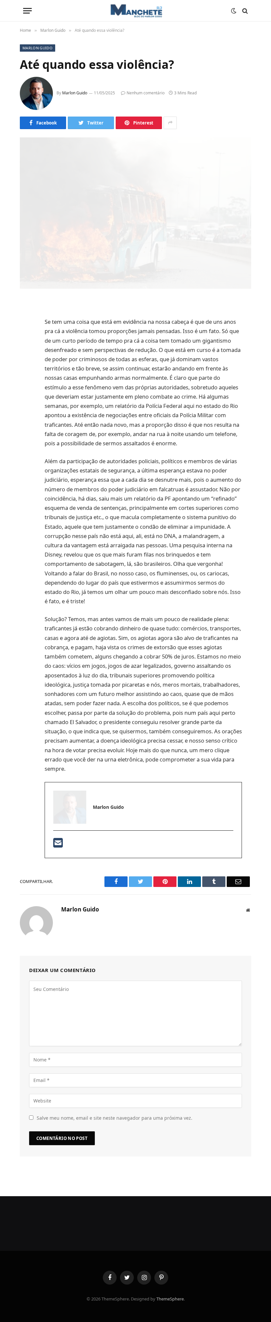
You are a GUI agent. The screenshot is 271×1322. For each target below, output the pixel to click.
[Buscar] (244, 10)
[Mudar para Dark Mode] (233, 11)
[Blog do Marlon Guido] (135, 11)
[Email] (26, 389)
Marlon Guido (37, 47)
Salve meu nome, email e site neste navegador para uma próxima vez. (114, 1118)
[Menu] (27, 10)
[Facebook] (26, 321)
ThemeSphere (170, 1299)
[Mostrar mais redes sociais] (170, 123)
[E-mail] (58, 845)
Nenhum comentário (146, 93)
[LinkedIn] (26, 355)
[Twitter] (26, 338)
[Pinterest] (26, 372)
